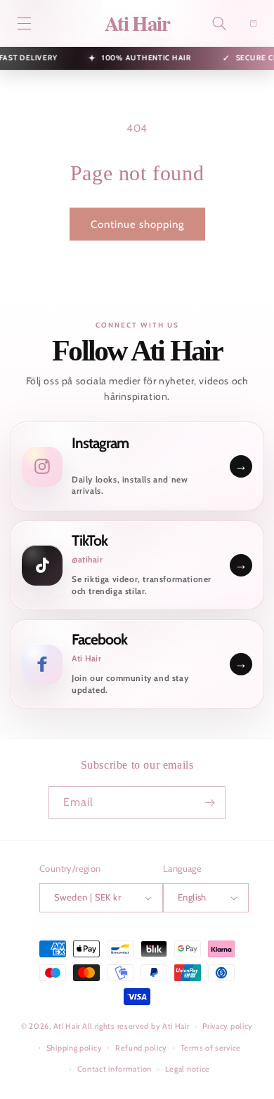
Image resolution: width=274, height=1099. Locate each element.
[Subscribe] (209, 802)
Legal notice (187, 1069)
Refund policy (141, 1048)
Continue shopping (137, 224)
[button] (24, 23)
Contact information (114, 1069)
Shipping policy (74, 1048)
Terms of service (211, 1048)
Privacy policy (227, 1026)
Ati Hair (67, 1026)
